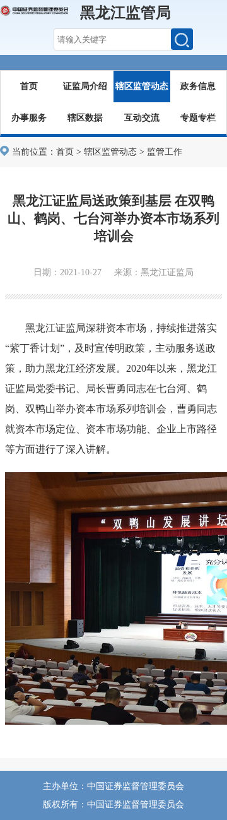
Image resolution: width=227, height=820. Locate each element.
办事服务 (29, 117)
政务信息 (198, 86)
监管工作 (164, 152)
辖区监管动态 (141, 86)
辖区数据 (85, 117)
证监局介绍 (85, 86)
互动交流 (142, 117)
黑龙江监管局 (125, 12)
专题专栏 (198, 117)
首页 (29, 86)
